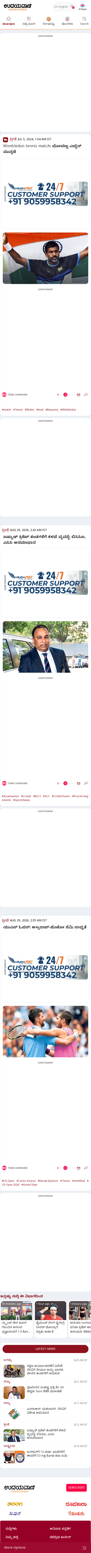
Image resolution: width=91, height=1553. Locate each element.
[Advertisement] (45, 85)
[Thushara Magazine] (14, 1513)
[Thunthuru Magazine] (76, 1513)
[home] (18, 7)
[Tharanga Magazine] (14, 1504)
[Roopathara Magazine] (76, 1504)
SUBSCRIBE (76, 1488)
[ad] (47, 194)
